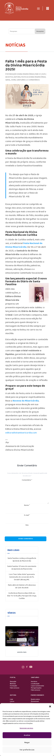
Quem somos (35, 699)
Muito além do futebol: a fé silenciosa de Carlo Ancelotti (22, 586)
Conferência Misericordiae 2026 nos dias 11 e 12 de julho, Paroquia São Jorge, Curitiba (21, 596)
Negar (27, 742)
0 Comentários (33, 79)
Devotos (9, 77)
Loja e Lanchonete (37, 686)
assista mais (21, 652)
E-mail (27, 515)
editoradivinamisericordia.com (21, 433)
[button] (50, 706)
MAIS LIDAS (13, 550)
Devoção (13, 682)
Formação (13, 686)
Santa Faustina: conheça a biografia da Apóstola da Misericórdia (22, 559)
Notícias (13, 684)
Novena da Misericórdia (26, 401)
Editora (17, 77)
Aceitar (27, 735)
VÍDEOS (11, 613)
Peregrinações (36, 688)
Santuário (21, 79)
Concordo (22, 639)
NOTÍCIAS (15, 45)
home (13, 79)
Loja (11, 699)
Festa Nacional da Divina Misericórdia (23, 245)
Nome (27, 505)
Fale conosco (14, 688)
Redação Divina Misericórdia (21, 74)
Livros (12, 701)
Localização (35, 684)
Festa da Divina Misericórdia (33, 77)
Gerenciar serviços (26, 728)
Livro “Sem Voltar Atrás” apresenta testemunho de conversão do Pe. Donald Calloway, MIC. (22, 577)
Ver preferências (27, 749)
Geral (7, 79)
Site (27, 525)
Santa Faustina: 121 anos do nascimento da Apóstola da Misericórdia (21, 567)
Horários (34, 682)
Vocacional (35, 701)
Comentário (27, 480)
